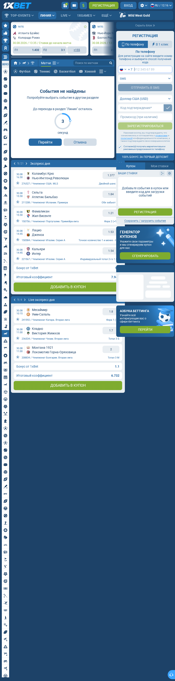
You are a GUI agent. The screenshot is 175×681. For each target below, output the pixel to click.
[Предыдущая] (14, 163)
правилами (161, 135)
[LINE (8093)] (15, 63)
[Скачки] (24, 63)
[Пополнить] (83, 5)
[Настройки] (143, 5)
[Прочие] (56, 63)
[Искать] (110, 63)
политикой (127, 138)
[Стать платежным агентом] (74, 5)
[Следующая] (26, 163)
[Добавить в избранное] (85, 27)
